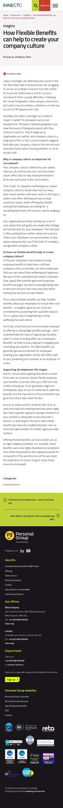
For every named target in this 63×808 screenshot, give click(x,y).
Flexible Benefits (11, 484)
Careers (8, 715)
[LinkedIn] (22, 551)
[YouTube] (28, 550)
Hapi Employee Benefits (16, 705)
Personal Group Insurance (16, 701)
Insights (26, 15)
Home (5, 15)
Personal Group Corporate (17, 696)
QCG (7, 710)
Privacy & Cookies (13, 580)
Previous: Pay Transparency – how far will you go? (31, 501)
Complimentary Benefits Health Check (22, 566)
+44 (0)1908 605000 (18, 619)
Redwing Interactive (35, 791)
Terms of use (11, 575)
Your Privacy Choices (14, 594)
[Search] (36, 5)
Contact (8, 584)
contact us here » (15, 664)
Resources (15, 15)
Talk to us (44, 5)
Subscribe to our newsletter (17, 589)
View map (9, 623)
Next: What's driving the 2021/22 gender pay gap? (32, 517)
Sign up (11, 679)
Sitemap (9, 571)
